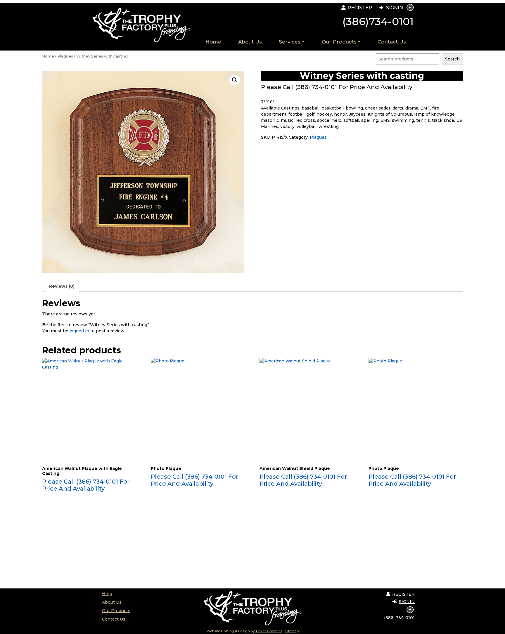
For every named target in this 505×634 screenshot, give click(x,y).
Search (452, 59)
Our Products (339, 42)
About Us (250, 42)
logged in (79, 330)
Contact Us (392, 42)
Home (213, 42)
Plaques (65, 56)
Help (107, 593)
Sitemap (292, 631)
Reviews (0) (62, 286)
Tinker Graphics (268, 631)
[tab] (62, 286)
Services (289, 42)
